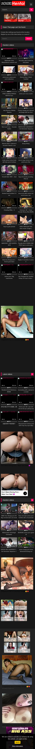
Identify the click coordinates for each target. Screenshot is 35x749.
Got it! (18, 742)
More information (17, 746)
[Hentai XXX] (14, 4)
